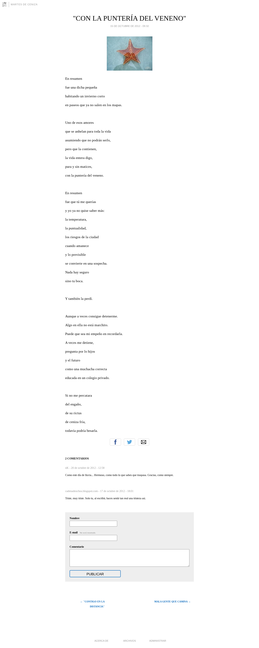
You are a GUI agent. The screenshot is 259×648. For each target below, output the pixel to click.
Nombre (74, 518)
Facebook (115, 442)
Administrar (157, 640)
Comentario (77, 546)
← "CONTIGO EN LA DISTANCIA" (92, 604)
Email (143, 442)
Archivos (129, 640)
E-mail (83, 532)
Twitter (129, 442)
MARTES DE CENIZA (24, 4)
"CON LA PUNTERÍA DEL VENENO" (129, 18)
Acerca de (101, 640)
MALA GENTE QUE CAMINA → (172, 601)
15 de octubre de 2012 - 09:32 (129, 26)
